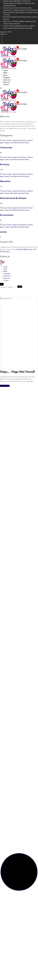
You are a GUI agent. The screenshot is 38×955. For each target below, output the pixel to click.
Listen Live (7, 80)
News (5, 75)
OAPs (5, 73)
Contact (6, 84)
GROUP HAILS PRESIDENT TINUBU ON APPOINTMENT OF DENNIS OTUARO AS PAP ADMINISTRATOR (18, 3)
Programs (6, 77)
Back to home (5, 386)
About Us (6, 82)
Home (5, 70)
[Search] (1, 89)
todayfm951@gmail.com (24, 249)
